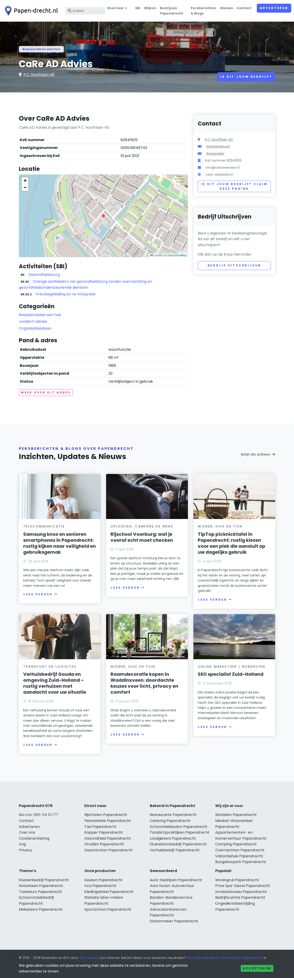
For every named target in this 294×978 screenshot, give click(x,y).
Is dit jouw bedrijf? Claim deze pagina (234, 186)
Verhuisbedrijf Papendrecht (175, 850)
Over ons (27, 832)
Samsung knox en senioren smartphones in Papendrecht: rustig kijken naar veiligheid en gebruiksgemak (59, 543)
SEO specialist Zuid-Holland (230, 674)
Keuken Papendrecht (103, 880)
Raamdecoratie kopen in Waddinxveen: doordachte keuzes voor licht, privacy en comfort (144, 683)
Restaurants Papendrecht (173, 814)
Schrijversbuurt (218, 146)
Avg (22, 844)
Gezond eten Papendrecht (108, 850)
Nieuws (226, 8)
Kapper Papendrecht (103, 832)
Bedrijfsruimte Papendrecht (240, 897)
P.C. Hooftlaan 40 (38, 74)
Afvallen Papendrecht (104, 844)
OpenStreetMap (177, 255)
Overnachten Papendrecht (240, 850)
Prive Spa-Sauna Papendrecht (242, 885)
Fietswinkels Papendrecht (107, 820)
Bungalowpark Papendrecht (240, 861)
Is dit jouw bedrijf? (246, 77)
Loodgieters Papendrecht (173, 838)
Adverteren (274, 8)
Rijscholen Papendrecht (105, 814)
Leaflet (157, 255)
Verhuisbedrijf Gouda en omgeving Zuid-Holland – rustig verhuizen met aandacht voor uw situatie (54, 683)
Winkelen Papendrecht (236, 814)
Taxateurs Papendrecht (40, 891)
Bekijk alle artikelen (256, 454)
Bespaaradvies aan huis (41, 49)
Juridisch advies (33, 321)
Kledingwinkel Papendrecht (109, 891)
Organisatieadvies (35, 328)
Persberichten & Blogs (203, 11)
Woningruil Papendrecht (237, 880)
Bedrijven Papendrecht (171, 11)
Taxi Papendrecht (100, 826)
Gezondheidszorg (44, 274)
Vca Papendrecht (100, 885)
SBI (137, 8)
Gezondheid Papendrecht (107, 838)
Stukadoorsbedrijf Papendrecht (178, 844)
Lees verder (37, 594)
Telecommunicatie (44, 526)
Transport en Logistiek (50, 666)
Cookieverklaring (34, 838)
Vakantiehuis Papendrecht (239, 856)
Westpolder (215, 153)
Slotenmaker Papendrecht (174, 921)
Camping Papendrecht (236, 844)
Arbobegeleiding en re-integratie (66, 294)
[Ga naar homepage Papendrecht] (30, 10)
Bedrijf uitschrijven (234, 265)
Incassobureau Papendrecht (241, 891)
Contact (244, 8)
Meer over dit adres (46, 392)
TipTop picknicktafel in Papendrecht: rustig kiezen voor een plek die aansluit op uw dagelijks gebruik (231, 543)
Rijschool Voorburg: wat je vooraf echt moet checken (141, 537)
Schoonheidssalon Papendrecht (178, 826)
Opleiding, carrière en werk (141, 526)
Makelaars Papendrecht (41, 909)
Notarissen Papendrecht (41, 885)
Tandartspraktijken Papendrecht (179, 832)
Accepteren (257, 968)
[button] (103, 216)
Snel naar (115, 8)
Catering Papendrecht (170, 820)
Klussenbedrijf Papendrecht (44, 880)
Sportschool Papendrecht (107, 909)
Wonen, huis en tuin (220, 526)
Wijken (150, 8)
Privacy (25, 850)
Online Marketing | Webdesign (231, 666)
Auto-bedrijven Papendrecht (176, 880)
